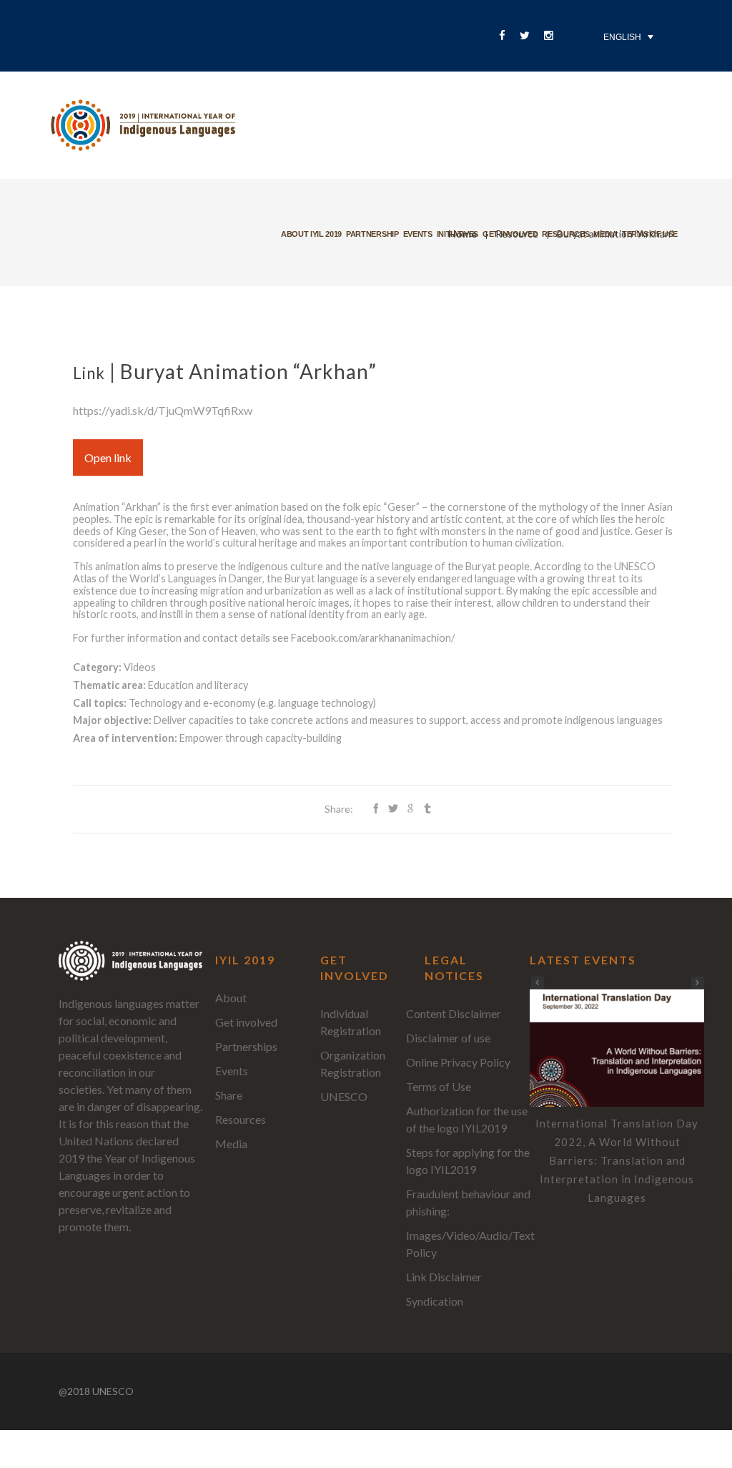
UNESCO (343, 1096)
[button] (697, 983)
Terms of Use (438, 1086)
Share (228, 1095)
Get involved (510, 234)
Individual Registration (350, 1022)
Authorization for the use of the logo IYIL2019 (467, 1119)
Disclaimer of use (448, 1037)
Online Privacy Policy (458, 1062)
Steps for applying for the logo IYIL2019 (468, 1160)
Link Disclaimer (444, 1276)
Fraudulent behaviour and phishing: (468, 1202)
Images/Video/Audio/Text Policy (470, 1243)
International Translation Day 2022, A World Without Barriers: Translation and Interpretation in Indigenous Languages (616, 1160)
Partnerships (246, 1046)
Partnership (372, 234)
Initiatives (457, 234)
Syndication (434, 1301)
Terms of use (650, 234)
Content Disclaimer (453, 1013)
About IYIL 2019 (311, 234)
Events (417, 234)
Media (605, 234)
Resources (565, 234)
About (231, 997)
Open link (108, 457)
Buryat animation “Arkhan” (248, 371)
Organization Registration (352, 1063)
